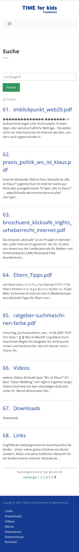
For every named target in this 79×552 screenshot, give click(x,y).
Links (19, 435)
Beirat (9, 526)
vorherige (30, 477)
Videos (21, 367)
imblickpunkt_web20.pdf (42, 109)
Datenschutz (14, 537)
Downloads (26, 408)
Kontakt (11, 541)
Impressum (13, 531)
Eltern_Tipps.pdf (32, 274)
